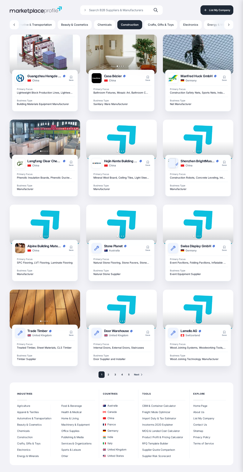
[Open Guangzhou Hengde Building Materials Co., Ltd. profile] (45, 54)
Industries (24, 393)
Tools (146, 393)
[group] (121, 25)
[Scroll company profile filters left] (14, 24)
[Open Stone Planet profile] (121, 224)
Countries (110, 393)
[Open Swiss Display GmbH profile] (198, 224)
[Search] (156, 10)
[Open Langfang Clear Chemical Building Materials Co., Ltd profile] (45, 139)
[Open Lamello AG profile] (198, 309)
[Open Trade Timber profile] (45, 309)
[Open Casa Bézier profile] (121, 54)
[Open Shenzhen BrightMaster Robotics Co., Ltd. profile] (198, 139)
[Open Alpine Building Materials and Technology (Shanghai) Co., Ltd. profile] (45, 224)
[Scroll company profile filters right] (228, 24)
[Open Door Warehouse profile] (121, 309)
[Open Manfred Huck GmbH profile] (198, 54)
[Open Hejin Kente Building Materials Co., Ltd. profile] (121, 139)
